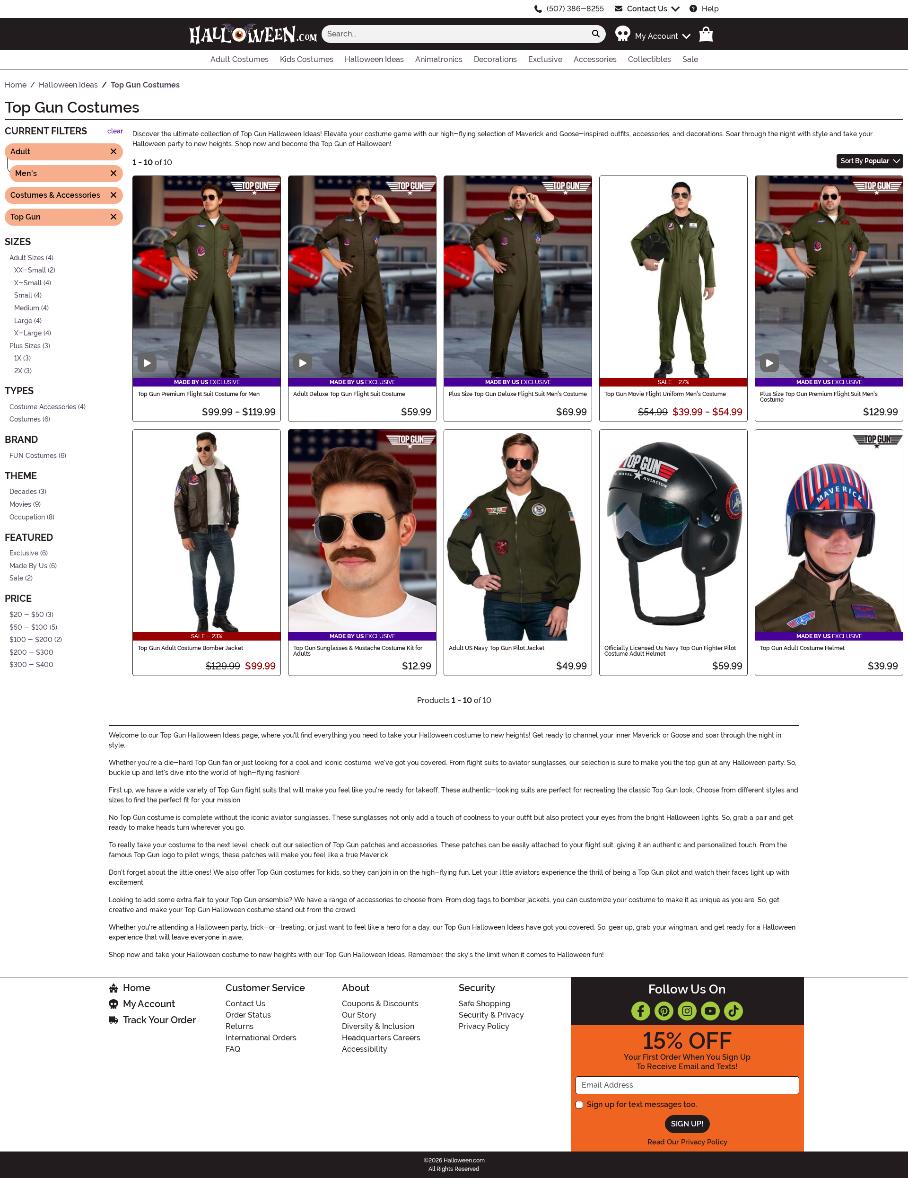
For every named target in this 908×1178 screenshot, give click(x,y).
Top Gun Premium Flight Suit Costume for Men (199, 394)
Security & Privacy (491, 1015)
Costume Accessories (42, 407)
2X (18, 371)
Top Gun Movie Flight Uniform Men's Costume (665, 394)
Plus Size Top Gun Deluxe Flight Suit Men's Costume (518, 394)
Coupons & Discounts (380, 1003)
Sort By (865, 161)
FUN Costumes (33, 455)
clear (115, 131)
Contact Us (647, 8)
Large (23, 320)
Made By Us (28, 566)
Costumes (25, 419)
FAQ (233, 1049)
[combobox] (454, 34)
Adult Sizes (26, 258)
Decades (23, 492)
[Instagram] (687, 1011)
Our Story (359, 1015)
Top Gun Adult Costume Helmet (802, 648)
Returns (239, 1026)
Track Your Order (159, 1020)
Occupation (27, 517)
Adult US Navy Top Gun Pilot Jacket (496, 648)
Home (136, 987)
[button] (652, 34)
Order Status (248, 1015)
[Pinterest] (664, 1011)
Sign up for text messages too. (642, 1104)
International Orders (261, 1037)
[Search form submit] (596, 34)
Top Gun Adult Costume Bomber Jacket (190, 648)
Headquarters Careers (381, 1037)
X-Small (28, 283)
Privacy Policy (484, 1026)
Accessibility (364, 1049)
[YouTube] (710, 1011)
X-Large (28, 333)
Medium (26, 308)
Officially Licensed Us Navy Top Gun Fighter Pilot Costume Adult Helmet (670, 651)
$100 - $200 (30, 640)
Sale (16, 578)
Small (23, 295)
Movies (20, 505)
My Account (149, 1004)
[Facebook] (640, 1011)
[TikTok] (733, 1011)
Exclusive (23, 553)
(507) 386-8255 (575, 8)
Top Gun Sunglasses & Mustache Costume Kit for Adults (357, 651)
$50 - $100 (28, 627)
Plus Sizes (25, 346)
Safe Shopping (484, 1003)
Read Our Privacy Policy (687, 1142)
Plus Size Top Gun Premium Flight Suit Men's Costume (819, 397)
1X (17, 358)
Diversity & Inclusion (378, 1026)
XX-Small (30, 270)
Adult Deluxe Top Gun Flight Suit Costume (349, 394)
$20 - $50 (26, 615)
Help (710, 8)
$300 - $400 (31, 665)
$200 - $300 (31, 653)
